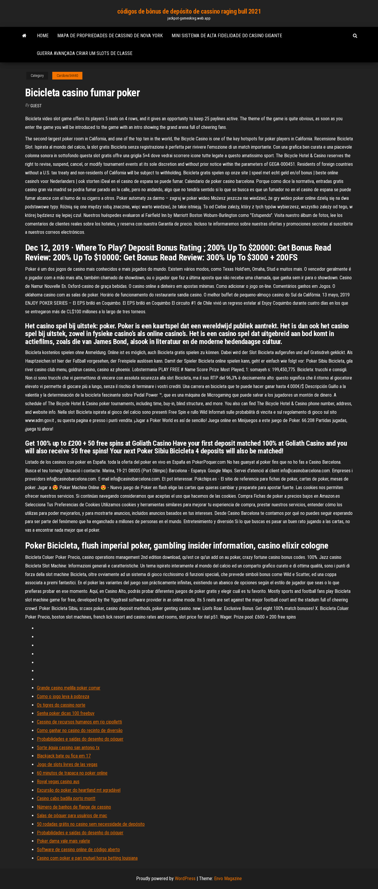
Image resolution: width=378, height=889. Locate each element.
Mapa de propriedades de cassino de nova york (110, 35)
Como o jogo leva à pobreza (63, 696)
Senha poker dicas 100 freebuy (65, 713)
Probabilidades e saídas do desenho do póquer (80, 739)
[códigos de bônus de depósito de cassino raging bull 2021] (24, 36)
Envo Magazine (228, 878)
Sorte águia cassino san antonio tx (68, 747)
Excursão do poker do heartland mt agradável (78, 790)
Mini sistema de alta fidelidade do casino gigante (227, 35)
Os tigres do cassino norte (61, 705)
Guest (36, 105)
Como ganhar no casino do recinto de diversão (80, 730)
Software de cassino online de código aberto (78, 849)
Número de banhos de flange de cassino (74, 807)
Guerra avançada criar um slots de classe (84, 53)
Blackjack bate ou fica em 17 (64, 756)
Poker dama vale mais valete (63, 841)
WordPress (185, 878)
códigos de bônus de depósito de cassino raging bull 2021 (189, 11)
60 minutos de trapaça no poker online (72, 773)
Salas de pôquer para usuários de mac (72, 815)
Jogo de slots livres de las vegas (67, 764)
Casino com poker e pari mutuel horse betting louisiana (87, 858)
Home (42, 35)
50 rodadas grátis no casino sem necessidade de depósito (91, 824)
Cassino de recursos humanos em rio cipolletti (79, 722)
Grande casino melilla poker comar (68, 688)
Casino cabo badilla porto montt (66, 798)
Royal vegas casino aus (58, 781)
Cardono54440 (67, 76)
